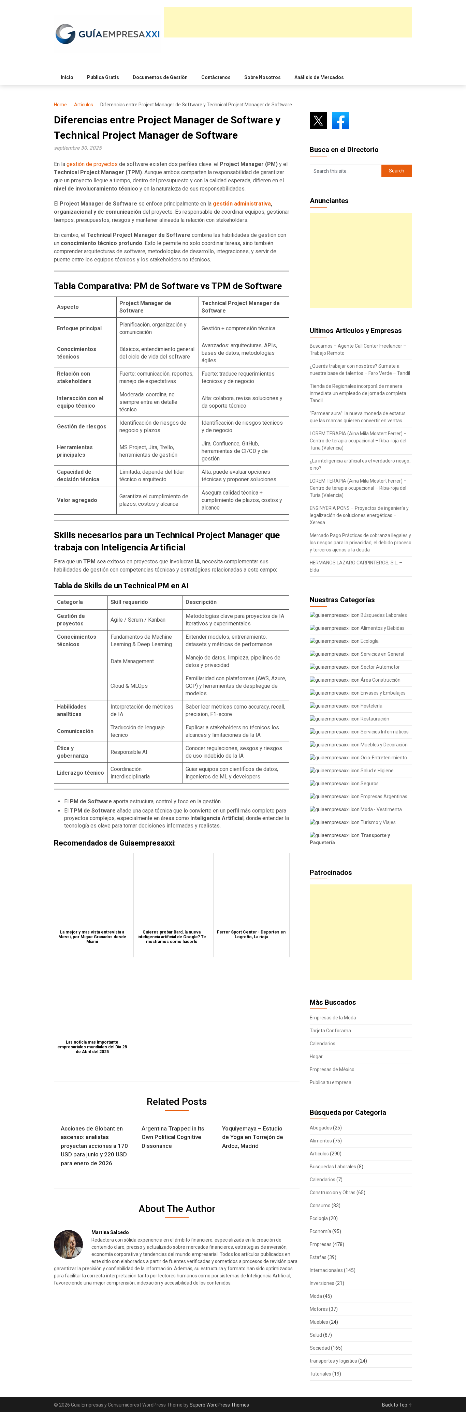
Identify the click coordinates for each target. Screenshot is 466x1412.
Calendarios (322, 1043)
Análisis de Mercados (319, 77)
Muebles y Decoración (384, 744)
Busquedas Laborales (333, 1166)
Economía (320, 1231)
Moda (316, 1296)
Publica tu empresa (330, 1082)
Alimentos (321, 1140)
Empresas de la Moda (333, 1017)
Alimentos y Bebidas (382, 628)
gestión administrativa (242, 203)
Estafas (318, 1257)
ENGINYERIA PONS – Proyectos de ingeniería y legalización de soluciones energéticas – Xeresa (359, 515)
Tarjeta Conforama (330, 1030)
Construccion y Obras (332, 1192)
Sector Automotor (380, 667)
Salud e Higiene (377, 770)
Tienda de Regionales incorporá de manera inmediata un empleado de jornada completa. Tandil (358, 393)
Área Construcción (380, 680)
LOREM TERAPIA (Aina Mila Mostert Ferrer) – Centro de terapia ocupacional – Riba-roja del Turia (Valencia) (358, 441)
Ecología (369, 641)
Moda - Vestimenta (381, 809)
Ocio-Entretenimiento (383, 757)
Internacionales (326, 1270)
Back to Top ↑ (397, 1405)
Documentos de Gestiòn (160, 77)
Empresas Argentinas (383, 796)
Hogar (316, 1056)
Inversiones (322, 1283)
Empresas (321, 1244)
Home (60, 104)
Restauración (374, 719)
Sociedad (320, 1348)
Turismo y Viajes (378, 822)
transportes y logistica (333, 1361)
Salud (316, 1335)
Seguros (369, 783)
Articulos (83, 104)
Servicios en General (382, 654)
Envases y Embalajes (383, 693)
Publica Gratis (103, 77)
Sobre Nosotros (262, 77)
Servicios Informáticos (384, 731)
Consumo (320, 1205)
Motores (319, 1309)
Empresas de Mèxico (332, 1069)
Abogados (321, 1127)
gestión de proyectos (92, 164)
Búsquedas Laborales (383, 615)
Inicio (67, 77)
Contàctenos (216, 77)
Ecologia (319, 1218)
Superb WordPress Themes (219, 1405)
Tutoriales (320, 1374)
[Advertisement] (288, 22)
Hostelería (371, 706)
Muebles (319, 1322)
